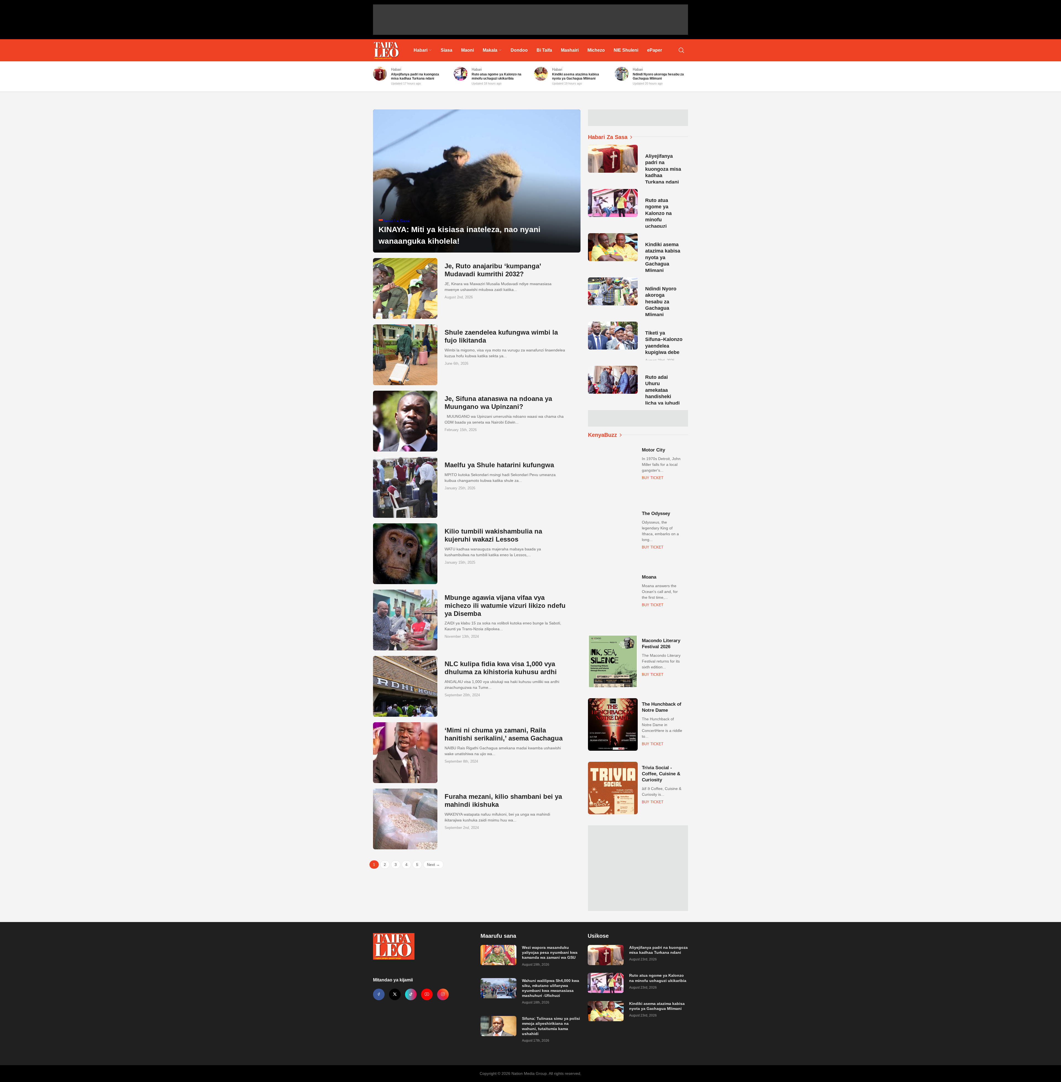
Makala (490, 50)
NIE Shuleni (626, 50)
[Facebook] (379, 994)
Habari (420, 50)
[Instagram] (443, 994)
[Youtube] (426, 994)
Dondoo (519, 50)
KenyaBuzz (602, 435)
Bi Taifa (544, 50)
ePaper (654, 50)
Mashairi (570, 50)
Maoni (467, 50)
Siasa (446, 50)
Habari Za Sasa (607, 137)
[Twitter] (395, 994)
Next (433, 864)
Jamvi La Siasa (396, 221)
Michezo (596, 50)
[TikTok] (410, 994)
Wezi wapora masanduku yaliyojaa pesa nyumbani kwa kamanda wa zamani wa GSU (549, 952)
